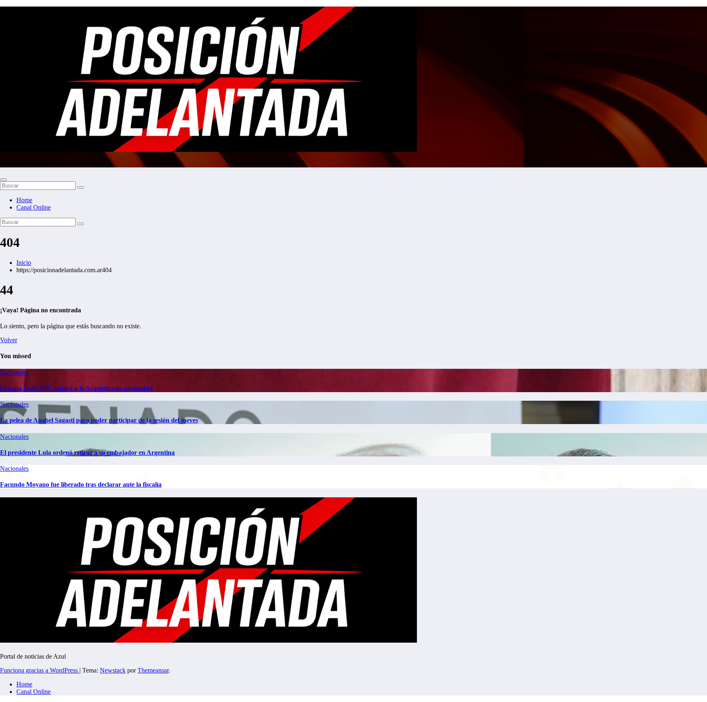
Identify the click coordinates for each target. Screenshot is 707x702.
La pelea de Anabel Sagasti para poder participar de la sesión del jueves (99, 420)
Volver (8, 339)
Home (24, 199)
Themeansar (153, 670)
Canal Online (33, 207)
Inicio (23, 262)
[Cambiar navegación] (3, 179)
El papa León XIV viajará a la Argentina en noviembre (76, 388)
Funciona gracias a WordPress (39, 670)
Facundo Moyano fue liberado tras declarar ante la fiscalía (81, 484)
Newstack (113, 670)
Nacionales (14, 372)
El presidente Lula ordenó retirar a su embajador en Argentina (87, 452)
